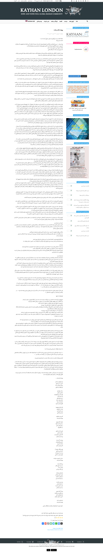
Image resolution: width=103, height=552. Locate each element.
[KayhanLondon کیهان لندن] (51, 11)
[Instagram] (86, 1)
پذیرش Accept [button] (54, 550)
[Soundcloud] (79, 1)
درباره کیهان (30, 1)
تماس (19, 1)
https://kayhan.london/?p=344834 (55, 530)
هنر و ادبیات (46, 21)
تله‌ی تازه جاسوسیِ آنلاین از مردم (83, 221)
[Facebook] (88, 1)
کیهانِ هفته (71, 21)
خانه (77, 21)
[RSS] (81, 1)
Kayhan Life (31, 21)
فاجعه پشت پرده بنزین (85, 186)
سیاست (65, 21)
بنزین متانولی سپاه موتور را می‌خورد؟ (82, 190)
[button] (87, 21)
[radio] (62, 518)
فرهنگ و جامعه (54, 21)
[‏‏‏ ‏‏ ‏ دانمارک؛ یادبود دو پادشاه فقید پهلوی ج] (71, 57)
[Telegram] (76, 1)
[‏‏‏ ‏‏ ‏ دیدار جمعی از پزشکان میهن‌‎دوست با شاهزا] (83, 57)
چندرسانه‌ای (39, 21)
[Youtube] (72, 1)
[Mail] (83, 1)
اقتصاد (60, 21)
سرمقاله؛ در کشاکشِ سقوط (84, 195)
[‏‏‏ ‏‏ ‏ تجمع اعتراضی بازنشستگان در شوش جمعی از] (83, 71)
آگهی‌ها (15, 1)
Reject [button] (48, 550)
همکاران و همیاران (24, 1)
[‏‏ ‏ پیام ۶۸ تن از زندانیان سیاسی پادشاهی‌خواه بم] (83, 64)
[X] (74, 1)
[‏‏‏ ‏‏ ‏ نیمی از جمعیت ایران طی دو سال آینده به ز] (71, 64)
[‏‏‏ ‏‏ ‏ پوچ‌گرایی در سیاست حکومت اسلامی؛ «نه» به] (71, 71)
